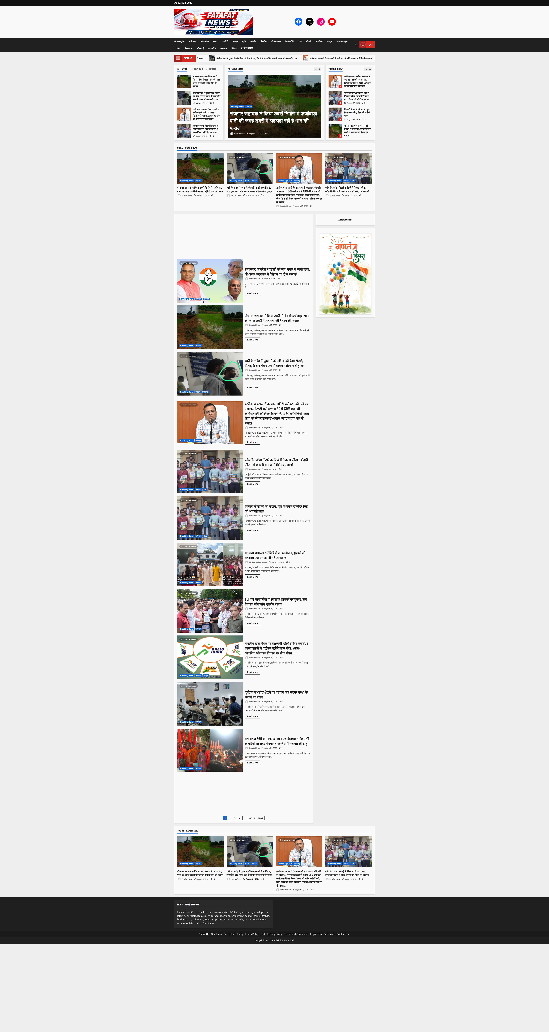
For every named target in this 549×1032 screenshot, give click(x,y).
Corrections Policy (233, 934)
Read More (253, 294)
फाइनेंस (253, 41)
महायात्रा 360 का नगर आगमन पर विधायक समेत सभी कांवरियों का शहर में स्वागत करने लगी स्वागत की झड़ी (210, 750)
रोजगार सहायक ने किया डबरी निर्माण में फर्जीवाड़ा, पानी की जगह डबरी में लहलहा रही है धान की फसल (335, 81)
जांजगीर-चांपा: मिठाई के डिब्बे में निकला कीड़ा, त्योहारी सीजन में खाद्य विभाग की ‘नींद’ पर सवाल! (335, 131)
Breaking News (237, 106)
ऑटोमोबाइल (276, 41)
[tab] (184, 69)
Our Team (216, 934)
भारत (215, 41)
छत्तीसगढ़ (192, 41)
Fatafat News (239, 133)
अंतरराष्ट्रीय (179, 41)
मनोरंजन (319, 41)
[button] (356, 44)
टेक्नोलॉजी (289, 41)
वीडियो (234, 48)
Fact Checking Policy (271, 934)
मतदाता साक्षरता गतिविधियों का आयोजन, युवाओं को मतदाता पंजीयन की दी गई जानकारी (210, 564)
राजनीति (224, 41)
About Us (204, 934)
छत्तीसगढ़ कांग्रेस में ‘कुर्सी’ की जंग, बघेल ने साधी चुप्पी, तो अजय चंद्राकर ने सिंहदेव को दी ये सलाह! (210, 281)
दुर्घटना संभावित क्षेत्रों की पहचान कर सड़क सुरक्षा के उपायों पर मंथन (210, 704)
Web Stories (247, 48)
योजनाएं (200, 48)
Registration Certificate (322, 934)
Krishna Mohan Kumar (258, 562)
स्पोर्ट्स (330, 41)
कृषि (244, 41)
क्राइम (235, 41)
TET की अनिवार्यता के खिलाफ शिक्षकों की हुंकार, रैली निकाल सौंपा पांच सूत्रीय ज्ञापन (210, 611)
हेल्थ (178, 48)
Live (370, 44)
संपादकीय (212, 48)
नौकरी (308, 41)
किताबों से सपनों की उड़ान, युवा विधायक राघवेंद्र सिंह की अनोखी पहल (210, 518)
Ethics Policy (252, 934)
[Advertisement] (244, 238)
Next (260, 818)
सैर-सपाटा (189, 48)
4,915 (252, 818)
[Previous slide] (316, 69)
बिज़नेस (263, 41)
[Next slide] (319, 69)
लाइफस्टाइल (342, 41)
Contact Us (343, 934)
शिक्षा (300, 41)
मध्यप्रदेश (205, 41)
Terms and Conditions (296, 934)
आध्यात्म (223, 48)
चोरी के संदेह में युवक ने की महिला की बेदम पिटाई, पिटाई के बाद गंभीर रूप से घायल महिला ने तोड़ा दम (274, 120)
